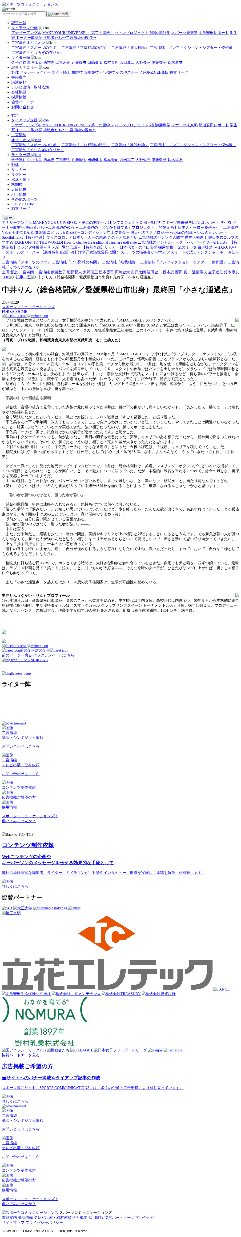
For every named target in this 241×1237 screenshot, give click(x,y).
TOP (15, 116)
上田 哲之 (10, 272)
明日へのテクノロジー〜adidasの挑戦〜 (163, 232)
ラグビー (43, 72)
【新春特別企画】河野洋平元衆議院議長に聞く (80, 252)
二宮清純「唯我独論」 (130, 48)
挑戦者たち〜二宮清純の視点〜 (69, 38)
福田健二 (154, 272)
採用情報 (18, 97)
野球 (15, 72)
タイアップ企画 (24, 28)
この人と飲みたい (123, 237)
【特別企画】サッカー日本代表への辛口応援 (119, 247)
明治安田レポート (214, 33)
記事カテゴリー (24, 67)
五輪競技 (91, 72)
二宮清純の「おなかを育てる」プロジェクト (116, 227)
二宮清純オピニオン (28, 43)
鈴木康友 (175, 62)
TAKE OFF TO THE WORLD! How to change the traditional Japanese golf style (75, 242)
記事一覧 (18, 23)
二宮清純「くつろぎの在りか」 (37, 53)
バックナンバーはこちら (53, 655)
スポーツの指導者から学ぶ (143, 252)
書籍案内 (18, 77)
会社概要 (18, 92)
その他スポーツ (129, 72)
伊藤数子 (159, 62)
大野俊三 (143, 62)
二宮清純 (42, 272)
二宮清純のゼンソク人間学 (161, 237)
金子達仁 (18, 62)
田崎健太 (95, 62)
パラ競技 (107, 72)
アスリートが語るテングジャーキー (197, 252)
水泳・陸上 (61, 72)
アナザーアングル (26, 33)
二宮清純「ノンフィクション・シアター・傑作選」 (193, 48)
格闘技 (77, 72)
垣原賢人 (74, 272)
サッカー (27, 72)
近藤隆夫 (79, 62)
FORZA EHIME (156, 72)
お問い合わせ (22, 107)
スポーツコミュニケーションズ (28, 307)
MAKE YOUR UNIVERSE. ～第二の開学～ (78, 33)
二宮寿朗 (63, 62)
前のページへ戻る (17, 655)
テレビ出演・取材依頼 (30, 87)
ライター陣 (20, 57)
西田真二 (127, 62)
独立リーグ (178, 72)
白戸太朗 (34, 62)
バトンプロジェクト (132, 33)
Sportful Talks (12, 237)
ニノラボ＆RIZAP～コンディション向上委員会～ (88, 232)
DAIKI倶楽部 (35, 232)
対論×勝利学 (159, 33)
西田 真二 (183, 272)
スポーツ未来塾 (184, 33)
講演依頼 (18, 82)
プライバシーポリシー (44, 1222)
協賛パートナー (24, 102)
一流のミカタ (185, 247)
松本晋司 (111, 62)
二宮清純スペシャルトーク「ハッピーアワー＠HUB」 (183, 242)
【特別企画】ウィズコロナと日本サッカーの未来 (65, 237)
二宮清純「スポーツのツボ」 (35, 48)
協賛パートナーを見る (21, 1055)
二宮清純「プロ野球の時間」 (85, 48)
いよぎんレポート (212, 232)
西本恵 (49, 62)
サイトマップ (13, 1222)
